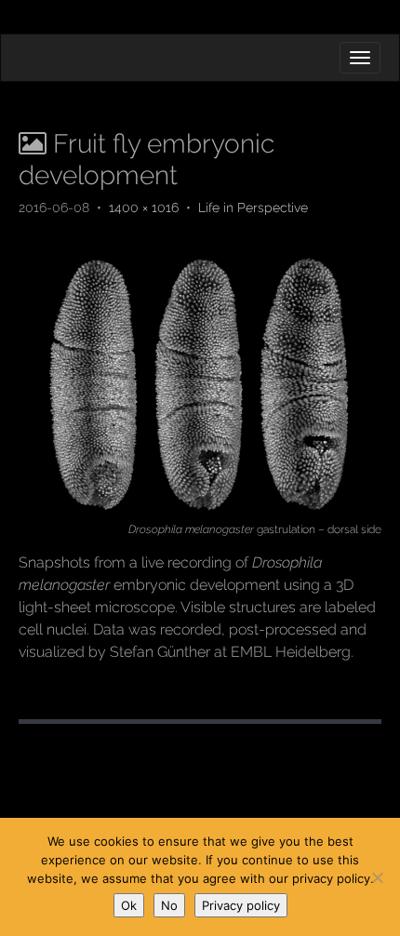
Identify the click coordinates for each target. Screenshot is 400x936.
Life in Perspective (253, 207)
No (169, 905)
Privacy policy (241, 905)
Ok (129, 905)
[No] (376, 877)
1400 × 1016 (144, 207)
